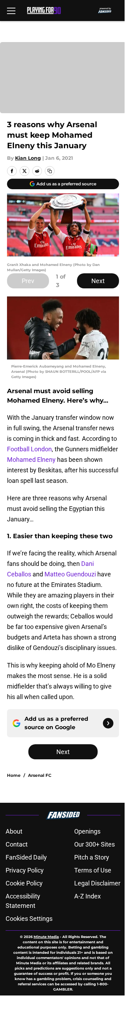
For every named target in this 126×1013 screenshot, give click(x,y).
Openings (87, 831)
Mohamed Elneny (31, 459)
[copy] (50, 171)
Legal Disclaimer (97, 883)
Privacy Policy (25, 870)
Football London (29, 449)
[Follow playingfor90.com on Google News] (108, 723)
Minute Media (46, 937)
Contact (17, 844)
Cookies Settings (29, 918)
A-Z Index (87, 896)
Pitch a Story (91, 857)
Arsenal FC (39, 775)
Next (98, 281)
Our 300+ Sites (94, 844)
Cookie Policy (24, 883)
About (14, 831)
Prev (28, 281)
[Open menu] (11, 10)
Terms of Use (92, 870)
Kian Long (28, 158)
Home (14, 775)
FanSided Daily (26, 857)
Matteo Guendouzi (70, 574)
